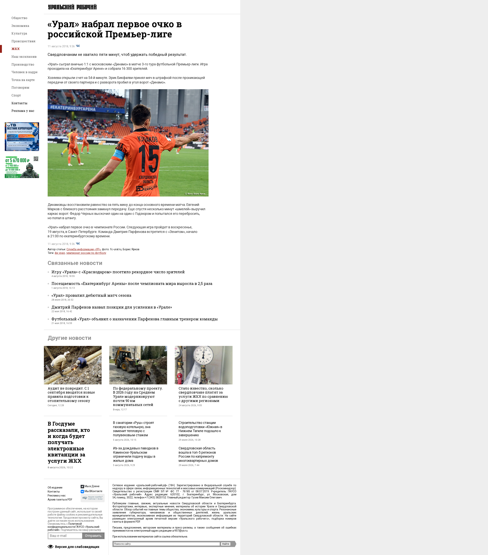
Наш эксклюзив (24, 57)
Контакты (19, 103)
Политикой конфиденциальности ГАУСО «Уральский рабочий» (73, 526)
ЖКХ (15, 49)
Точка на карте (23, 80)
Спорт (16, 95)
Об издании (55, 487)
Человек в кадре (24, 72)
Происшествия (23, 41)
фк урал (60, 253)
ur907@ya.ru (180, 530)
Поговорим (20, 87)
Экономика (20, 26)
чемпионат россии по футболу (86, 253)
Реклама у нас (22, 111)
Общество (19, 18)
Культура (19, 33)
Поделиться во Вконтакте (77, 46)
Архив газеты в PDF (60, 499)
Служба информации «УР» (84, 249)
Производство (22, 64)
